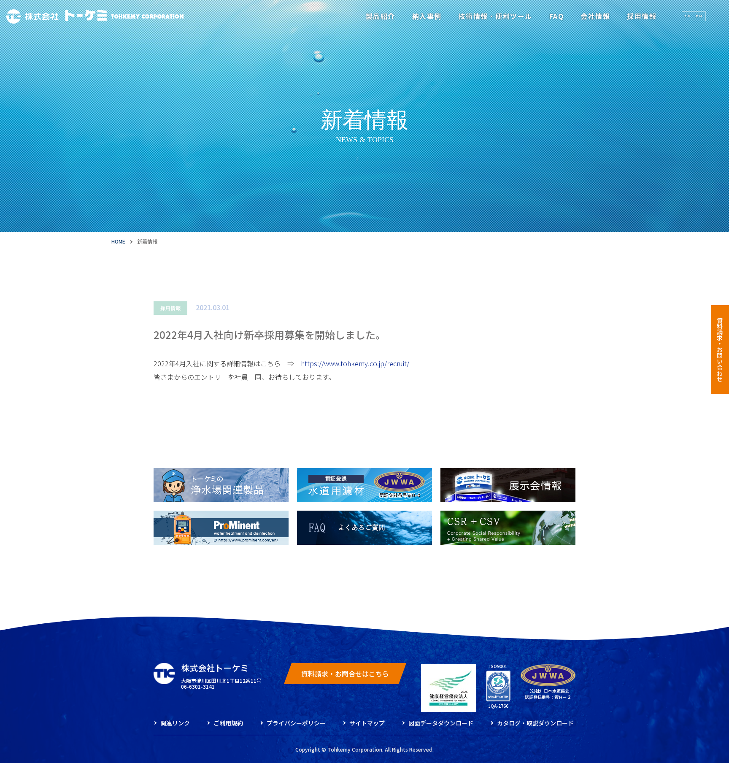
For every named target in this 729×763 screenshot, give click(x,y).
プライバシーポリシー (296, 723)
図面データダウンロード (440, 723)
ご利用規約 (228, 723)
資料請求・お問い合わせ (720, 349)
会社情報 (595, 16)
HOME (118, 241)
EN (699, 16)
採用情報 (641, 16)
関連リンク (175, 723)
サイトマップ (367, 723)
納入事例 (427, 16)
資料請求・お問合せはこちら (345, 673)
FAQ (556, 16)
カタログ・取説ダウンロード (535, 723)
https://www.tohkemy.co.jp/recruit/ (355, 363)
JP (688, 16)
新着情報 (147, 241)
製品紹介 (380, 16)
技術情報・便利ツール (495, 16)
